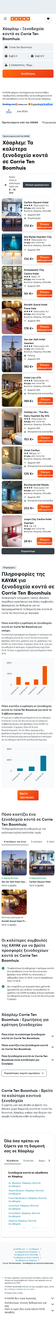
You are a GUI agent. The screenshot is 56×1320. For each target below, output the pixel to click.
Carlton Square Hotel (36, 202)
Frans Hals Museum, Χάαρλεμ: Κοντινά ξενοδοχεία (28, 1200)
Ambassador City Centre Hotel (34, 271)
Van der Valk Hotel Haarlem (34, 341)
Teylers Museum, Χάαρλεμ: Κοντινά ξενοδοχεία (26, 1192)
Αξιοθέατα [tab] (12, 1160)
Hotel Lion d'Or (32, 377)
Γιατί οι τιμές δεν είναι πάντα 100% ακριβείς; (25, 1310)
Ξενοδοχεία (34, 1249)
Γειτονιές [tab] (28, 1160)
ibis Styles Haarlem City (38, 236)
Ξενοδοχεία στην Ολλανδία (26, 1254)
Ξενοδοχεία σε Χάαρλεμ (26, 1260)
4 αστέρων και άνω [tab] (15, 841)
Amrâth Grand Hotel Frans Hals (35, 306)
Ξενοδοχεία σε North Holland (26, 1257)
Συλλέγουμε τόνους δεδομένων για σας (26, 1304)
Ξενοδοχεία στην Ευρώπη (26, 1252)
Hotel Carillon (32, 450)
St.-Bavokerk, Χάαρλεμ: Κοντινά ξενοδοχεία (24, 1185)
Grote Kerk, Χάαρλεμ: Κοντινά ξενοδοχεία (23, 1207)
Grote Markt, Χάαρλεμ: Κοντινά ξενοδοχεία (24, 1215)
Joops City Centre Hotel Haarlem (37, 521)
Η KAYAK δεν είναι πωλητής (20, 1298)
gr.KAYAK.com (19, 1249)
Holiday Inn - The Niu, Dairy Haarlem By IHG (36, 413)
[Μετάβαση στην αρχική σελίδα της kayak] (20, 19)
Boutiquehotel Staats (36, 484)
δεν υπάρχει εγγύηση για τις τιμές (19, 1289)
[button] (5, 18)
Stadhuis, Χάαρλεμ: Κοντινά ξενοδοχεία (22, 1222)
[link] (28, 795)
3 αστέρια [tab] (36, 841)
